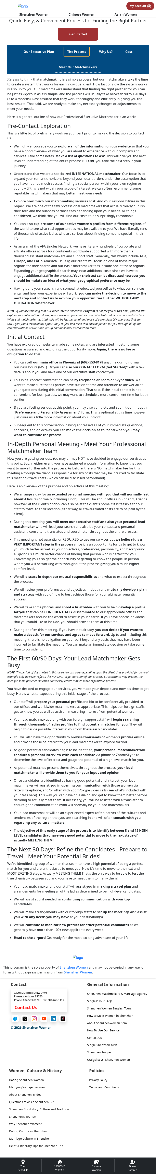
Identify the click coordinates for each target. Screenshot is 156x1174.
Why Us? (106, 51)
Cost (128, 51)
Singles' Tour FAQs (99, 1001)
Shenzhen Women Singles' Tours (109, 1008)
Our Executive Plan (39, 51)
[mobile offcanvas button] (9, 6)
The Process (76, 51)
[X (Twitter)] (24, 1018)
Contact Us (94, 1038)
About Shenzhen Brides (25, 1095)
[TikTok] (62, 1018)
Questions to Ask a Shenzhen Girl (31, 1102)
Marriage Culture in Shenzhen (30, 1138)
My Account (138, 6)
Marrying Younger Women (27, 1087)
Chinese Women (81, 14)
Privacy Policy (98, 1080)
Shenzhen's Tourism (23, 1116)
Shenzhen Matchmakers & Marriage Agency (117, 994)
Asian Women (126, 14)
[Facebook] (15, 1018)
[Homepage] (23, 6)
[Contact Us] (39, 1000)
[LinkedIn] (53, 1018)
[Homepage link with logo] (78, 957)
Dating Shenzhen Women (26, 1080)
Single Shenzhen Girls (102, 1045)
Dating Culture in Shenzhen (28, 1131)
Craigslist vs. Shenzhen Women (108, 1060)
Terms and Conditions (104, 1087)
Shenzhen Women (34, 14)
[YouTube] (43, 1018)
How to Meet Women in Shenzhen (110, 1016)
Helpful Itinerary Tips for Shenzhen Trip (36, 1146)
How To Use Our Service (103, 1030)
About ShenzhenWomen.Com (107, 1023)
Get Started (78, 34)
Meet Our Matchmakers (78, 67)
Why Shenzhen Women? (25, 1124)
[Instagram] (34, 1018)
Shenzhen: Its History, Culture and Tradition (39, 1109)
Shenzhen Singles (99, 1052)
